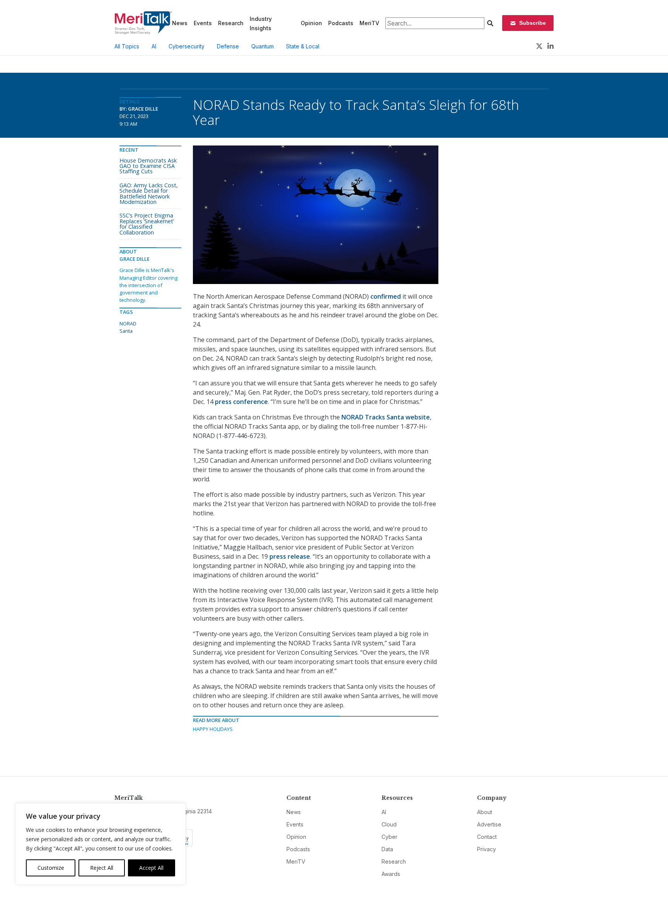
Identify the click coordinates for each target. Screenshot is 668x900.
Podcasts (340, 23)
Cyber (389, 836)
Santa (126, 330)
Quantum (262, 46)
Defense (228, 46)
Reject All (101, 867)
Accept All (151, 867)
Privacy (486, 849)
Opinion (311, 23)
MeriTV (369, 23)
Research (231, 23)
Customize (50, 867)
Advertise (489, 824)
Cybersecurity (186, 46)
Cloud (389, 824)
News (179, 23)
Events (203, 23)
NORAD (127, 323)
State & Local (302, 46)
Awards (391, 874)
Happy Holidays (213, 728)
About (484, 812)
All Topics (126, 46)
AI (154, 46)
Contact (487, 836)
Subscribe (532, 23)
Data (387, 849)
